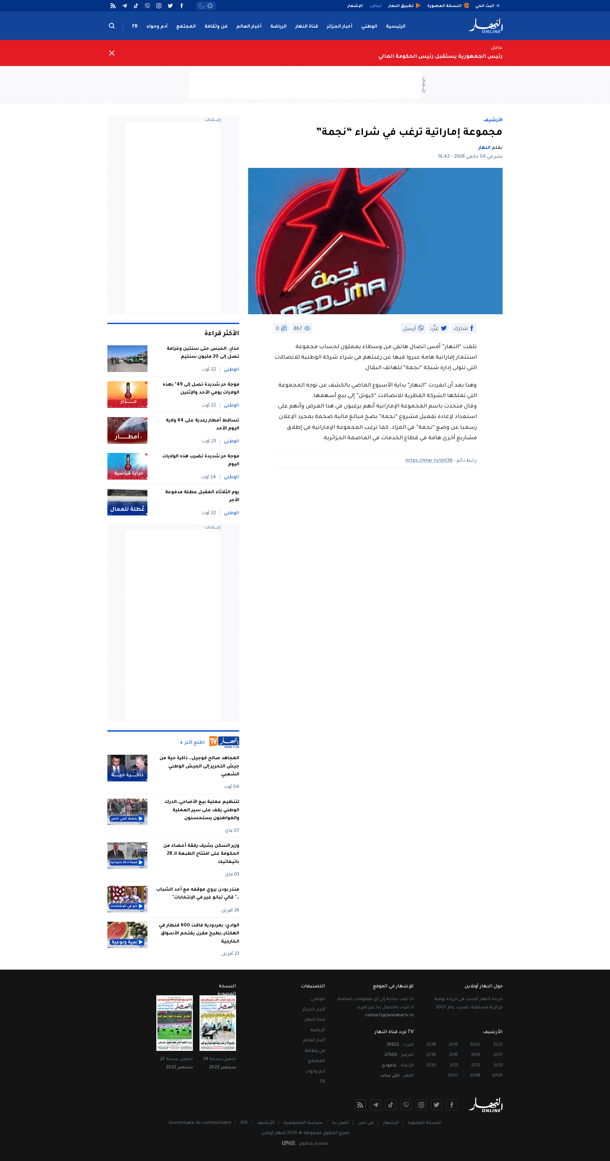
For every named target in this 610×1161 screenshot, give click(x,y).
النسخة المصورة (424, 1123)
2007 (453, 1075)
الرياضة (278, 27)
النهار (484, 148)
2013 (498, 1065)
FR (135, 27)
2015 (453, 1055)
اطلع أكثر (195, 742)
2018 (431, 1045)
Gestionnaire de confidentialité (200, 1123)
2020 (475, 1045)
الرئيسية (395, 27)
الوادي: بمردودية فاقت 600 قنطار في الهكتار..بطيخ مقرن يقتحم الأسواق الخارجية (199, 933)
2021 (498, 1045)
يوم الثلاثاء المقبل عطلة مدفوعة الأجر (202, 496)
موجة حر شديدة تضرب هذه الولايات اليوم (200, 461)
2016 (475, 1055)
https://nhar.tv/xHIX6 (429, 461)
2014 (431, 1055)
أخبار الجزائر (339, 27)
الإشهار (391, 1123)
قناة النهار (306, 27)
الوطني (369, 27)
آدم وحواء (156, 27)
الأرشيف (493, 120)
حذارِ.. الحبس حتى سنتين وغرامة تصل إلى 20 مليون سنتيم (203, 353)
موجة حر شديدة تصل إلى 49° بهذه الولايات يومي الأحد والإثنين (201, 389)
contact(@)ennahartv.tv (389, 1015)
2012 (475, 1065)
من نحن (366, 1123)
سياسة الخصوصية (303, 1123)
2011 (454, 1065)
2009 (497, 1075)
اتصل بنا (340, 1123)
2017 (498, 1055)
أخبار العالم (248, 27)
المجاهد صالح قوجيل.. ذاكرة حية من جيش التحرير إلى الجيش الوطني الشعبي (199, 766)
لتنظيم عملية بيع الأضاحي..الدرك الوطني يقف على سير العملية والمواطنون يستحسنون (202, 810)
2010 (431, 1065)
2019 (453, 1045)
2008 (475, 1075)
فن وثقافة (216, 27)
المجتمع (186, 27)
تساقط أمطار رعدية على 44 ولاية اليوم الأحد (202, 425)
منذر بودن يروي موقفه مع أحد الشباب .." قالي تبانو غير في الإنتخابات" (197, 893)
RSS (244, 1123)
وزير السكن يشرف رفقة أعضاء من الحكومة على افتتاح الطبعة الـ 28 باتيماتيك (201, 854)
